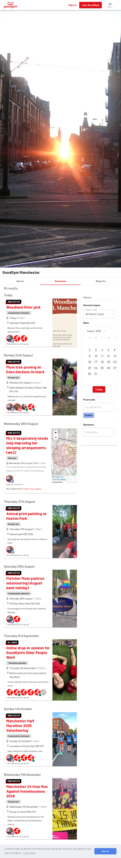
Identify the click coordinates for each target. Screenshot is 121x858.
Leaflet (57, 476)
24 (96, 368)
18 (102, 362)
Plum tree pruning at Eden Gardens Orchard (25, 369)
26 (108, 368)
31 (96, 374)
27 (114, 368)
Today (99, 389)
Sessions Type (91, 309)
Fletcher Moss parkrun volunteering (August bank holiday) (25, 583)
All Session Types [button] (94, 313)
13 (114, 356)
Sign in (73, 4)
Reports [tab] (101, 280)
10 (96, 356)
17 (96, 362)
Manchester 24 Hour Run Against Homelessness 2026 (27, 791)
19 (108, 362)
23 (89, 368)
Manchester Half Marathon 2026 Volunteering (20, 726)
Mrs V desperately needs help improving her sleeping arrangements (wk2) (27, 445)
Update (88, 415)
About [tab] (20, 280)
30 (89, 374)
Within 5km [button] (91, 432)
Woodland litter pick (23, 307)
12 (108, 356)
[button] (110, 5)
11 (102, 356)
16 (89, 362)
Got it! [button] (105, 851)
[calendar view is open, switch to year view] (104, 331)
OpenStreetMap (59, 479)
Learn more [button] (29, 853)
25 (102, 368)
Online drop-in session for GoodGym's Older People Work (28, 653)
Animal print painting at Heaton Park (26, 516)
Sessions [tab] (60, 280)
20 (114, 362)
